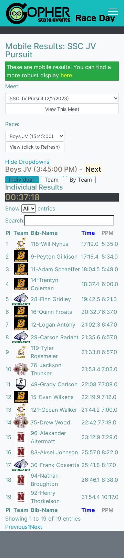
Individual (21, 179)
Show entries (30, 208)
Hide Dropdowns (27, 161)
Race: (13, 124)
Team (51, 179)
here (66, 75)
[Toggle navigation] (113, 11)
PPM (108, 232)
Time (88, 232)
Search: (14, 220)
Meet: (13, 86)
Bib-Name (44, 232)
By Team (81, 179)
